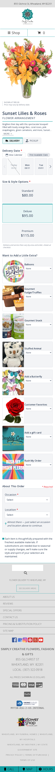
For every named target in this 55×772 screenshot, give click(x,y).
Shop (16, 32)
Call (10, 769)
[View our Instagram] (25, 641)
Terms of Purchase (36, 755)
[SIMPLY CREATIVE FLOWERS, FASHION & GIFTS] (27, 25)
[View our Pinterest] (30, 641)
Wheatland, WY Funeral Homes (19, 734)
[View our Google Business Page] (19, 641)
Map (28, 769)
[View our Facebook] (14, 641)
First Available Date (38, 154)
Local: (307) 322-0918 (27, 670)
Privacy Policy (14, 755)
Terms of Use (27, 760)
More (7, 133)
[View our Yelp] (35, 641)
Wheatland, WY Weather (21, 744)
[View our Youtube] (40, 641)
